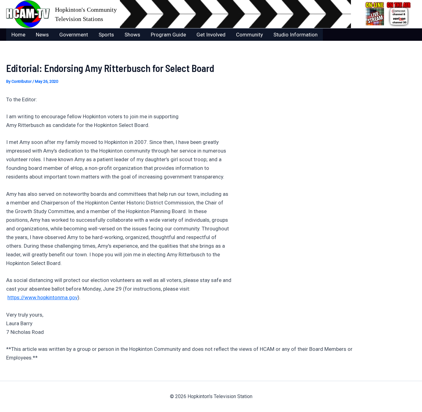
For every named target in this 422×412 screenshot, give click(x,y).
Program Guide (168, 35)
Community (249, 35)
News (42, 35)
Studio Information (295, 35)
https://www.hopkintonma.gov (42, 297)
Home (18, 35)
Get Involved (211, 35)
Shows (132, 35)
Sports (106, 35)
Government (73, 35)
